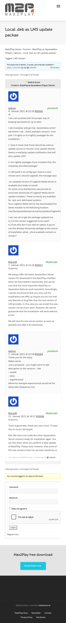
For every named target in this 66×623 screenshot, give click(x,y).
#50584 (40, 416)
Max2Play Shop (21, 613)
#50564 (39, 354)
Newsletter (36, 613)
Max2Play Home (13, 49)
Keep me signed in (19, 509)
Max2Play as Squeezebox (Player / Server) (37, 85)
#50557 (39, 265)
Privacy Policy (26, 617)
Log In (13, 527)
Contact (48, 613)
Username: (13, 487)
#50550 (39, 111)
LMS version (19, 58)
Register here (12, 534)
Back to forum (34, 82)
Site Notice (40, 617)
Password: (13, 498)
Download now (33, 565)
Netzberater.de (44, 605)
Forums (27, 49)
